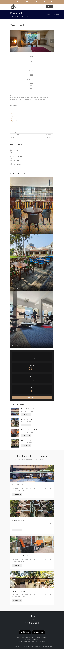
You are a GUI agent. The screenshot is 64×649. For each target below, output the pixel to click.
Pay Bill (49, 6)
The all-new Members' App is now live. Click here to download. (32, 1)
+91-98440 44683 (48, 132)
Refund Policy (37, 646)
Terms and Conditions (27, 646)
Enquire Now (32, 397)
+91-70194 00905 (20, 115)
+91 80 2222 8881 (32, 623)
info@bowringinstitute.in (33, 639)
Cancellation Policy (47, 646)
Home (48, 14)
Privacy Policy (17, 646)
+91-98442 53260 (48, 134)
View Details (26, 414)
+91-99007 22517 (48, 137)
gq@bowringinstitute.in (21, 120)
